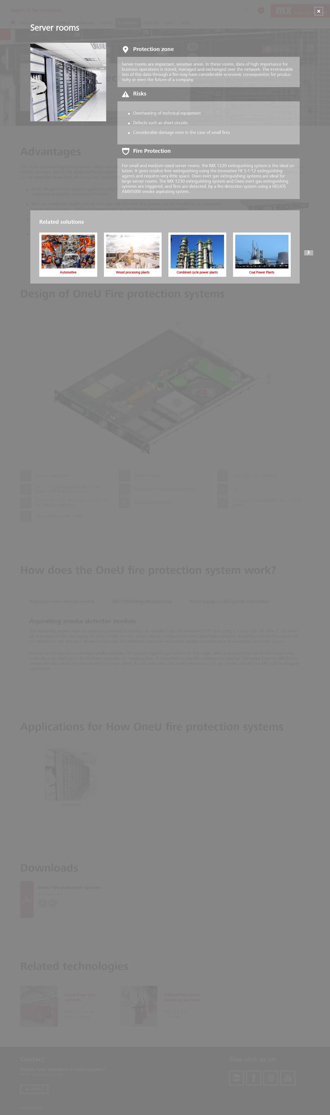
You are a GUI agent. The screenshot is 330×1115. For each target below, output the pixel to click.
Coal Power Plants (261, 272)
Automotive (68, 272)
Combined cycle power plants (197, 272)
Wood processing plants (133, 272)
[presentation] (21, 252)
